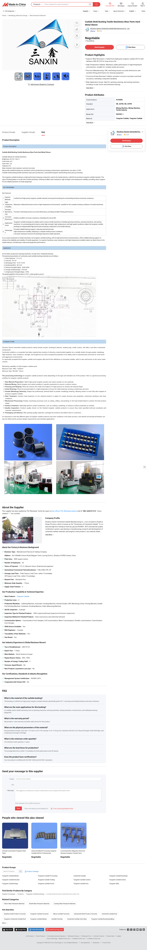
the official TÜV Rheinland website (64, 511)
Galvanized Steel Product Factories (85, 914)
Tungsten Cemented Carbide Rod (15, 919)
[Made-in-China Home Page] (14, 4)
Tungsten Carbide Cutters (82, 880)
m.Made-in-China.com (78, 938)
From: (12, 779)
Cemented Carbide (80, 876)
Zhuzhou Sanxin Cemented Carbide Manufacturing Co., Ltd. (110, 28)
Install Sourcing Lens (56, 929)
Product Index (110, 936)
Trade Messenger (36, 929)
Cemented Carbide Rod (109, 914)
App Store (7, 929)
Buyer (95, 11)
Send (18, 808)
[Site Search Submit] (96, 4)
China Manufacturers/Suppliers (56, 936)
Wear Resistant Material (38, 15)
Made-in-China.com (64, 938)
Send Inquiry (99, 47)
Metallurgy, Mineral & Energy (18, 15)
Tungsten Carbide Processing (47, 876)
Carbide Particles (57, 919)
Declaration (96, 942)
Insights (119, 936)
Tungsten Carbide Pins (81, 884)
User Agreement (85, 942)
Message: (11, 790)
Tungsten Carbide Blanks (10, 876)
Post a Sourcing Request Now (62, 808)
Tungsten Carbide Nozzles (10, 880)
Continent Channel (98, 936)
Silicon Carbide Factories (61, 914)
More (4, 923)
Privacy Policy (106, 942)
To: (13, 785)
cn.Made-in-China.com (93, 938)
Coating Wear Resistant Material (64, 904)
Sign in (142, 6)
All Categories (9, 11)
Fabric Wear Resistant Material (14, 904)
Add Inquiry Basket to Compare (42, 84)
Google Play (21, 929)
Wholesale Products (73, 936)
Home (4, 15)
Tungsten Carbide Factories (39, 914)
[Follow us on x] (131, 929)
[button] (90, 4)
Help (106, 11)
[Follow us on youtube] (137, 929)
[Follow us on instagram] (134, 929)
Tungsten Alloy (114, 884)
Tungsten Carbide (23, 596)
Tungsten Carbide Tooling (46, 880)
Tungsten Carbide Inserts (117, 880)
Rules (143, 11)
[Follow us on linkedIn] (144, 929)
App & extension (118, 11)
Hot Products (30, 936)
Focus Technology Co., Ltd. (58, 942)
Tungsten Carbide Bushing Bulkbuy (102, 919)
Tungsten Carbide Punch (46, 884)
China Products (40, 936)
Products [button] (36, 4)
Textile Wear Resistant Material (39, 904)
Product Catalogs (32, 871)
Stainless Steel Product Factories (15, 914)
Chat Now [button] (131, 47)
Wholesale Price (86, 936)
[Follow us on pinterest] (140, 929)
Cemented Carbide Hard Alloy (77, 919)
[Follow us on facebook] (128, 929)
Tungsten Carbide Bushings (118, 876)
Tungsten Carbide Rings (10, 884)
